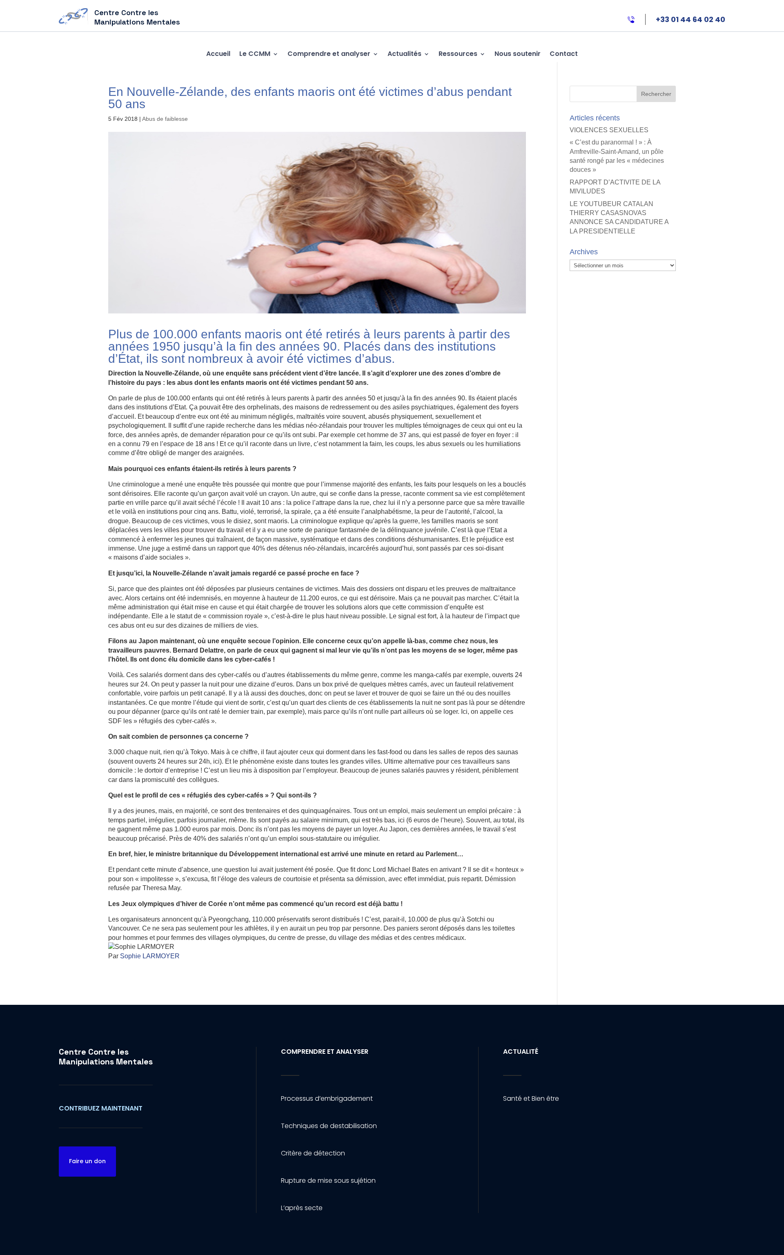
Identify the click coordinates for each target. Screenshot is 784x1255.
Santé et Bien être (531, 1098)
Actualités (404, 53)
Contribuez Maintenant (101, 1108)
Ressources (458, 53)
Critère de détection (313, 1153)
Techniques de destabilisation (329, 1126)
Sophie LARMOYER (150, 956)
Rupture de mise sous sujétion (328, 1180)
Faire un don (87, 1161)
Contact (564, 53)
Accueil (218, 53)
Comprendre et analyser (328, 53)
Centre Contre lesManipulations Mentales (106, 1056)
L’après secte (302, 1208)
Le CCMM (254, 53)
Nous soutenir (517, 53)
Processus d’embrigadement (327, 1098)
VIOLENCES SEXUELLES (609, 130)
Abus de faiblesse (165, 119)
